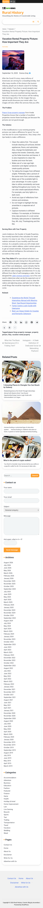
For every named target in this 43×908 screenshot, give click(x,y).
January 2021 (8, 711)
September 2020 (10, 718)
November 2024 (9, 613)
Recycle (6, 812)
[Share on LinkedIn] (21, 322)
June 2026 (7, 568)
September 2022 (10, 666)
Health (6, 799)
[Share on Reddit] (37, 322)
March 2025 (8, 602)
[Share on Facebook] (10, 322)
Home (6, 848)
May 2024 (7, 626)
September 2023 (10, 644)
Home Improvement (11, 804)
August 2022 (8, 668)
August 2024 (8, 621)
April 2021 (7, 708)
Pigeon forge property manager (13, 113)
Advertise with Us (10, 861)
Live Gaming (8, 809)
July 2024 (7, 623)
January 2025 (8, 607)
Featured (5, 47)
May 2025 (7, 597)
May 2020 (7, 729)
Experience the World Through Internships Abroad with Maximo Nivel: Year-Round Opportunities (24, 300)
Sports (6, 815)
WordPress (25, 905)
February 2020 (9, 737)
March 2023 (8, 652)
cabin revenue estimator (21, 276)
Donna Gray (24, 73)
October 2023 (9, 642)
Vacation (7, 828)
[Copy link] (15, 327)
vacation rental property (21, 335)
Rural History (13, 12)
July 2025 (7, 592)
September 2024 (10, 618)
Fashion (7, 788)
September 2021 (10, 697)
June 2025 (7, 594)
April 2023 (7, 650)
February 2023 (9, 655)
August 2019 (8, 753)
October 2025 (9, 586)
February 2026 (9, 576)
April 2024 (7, 629)
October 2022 (9, 663)
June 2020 (7, 726)
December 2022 (9, 658)
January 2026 (8, 578)
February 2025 (9, 605)
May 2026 (7, 571)
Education (7, 786)
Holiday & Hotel (9, 801)
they (9, 335)
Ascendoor (36, 902)
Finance (6, 794)
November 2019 (9, 745)
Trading (6, 820)
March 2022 (8, 681)
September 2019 (10, 750)
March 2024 (8, 631)
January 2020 (8, 740)
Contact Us (8, 845)
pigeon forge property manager (19, 332)
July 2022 (7, 671)
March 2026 (8, 573)
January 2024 (8, 637)
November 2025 (9, 584)
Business (7, 783)
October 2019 (9, 748)
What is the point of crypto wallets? (17, 460)
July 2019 (7, 755)
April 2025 (7, 600)
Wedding (7, 830)
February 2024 (9, 634)
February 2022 (9, 684)
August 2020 (8, 721)
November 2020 (9, 716)
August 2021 (8, 700)
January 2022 (8, 687)
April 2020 (7, 732)
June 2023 (7, 647)
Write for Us (8, 858)
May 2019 (7, 761)
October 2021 (9, 695)
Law (5, 807)
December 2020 (9, 713)
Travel (6, 825)
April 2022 (7, 679)
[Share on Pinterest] (32, 322)
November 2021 (9, 692)
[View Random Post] (33, 22)
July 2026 (7, 565)
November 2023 (9, 639)
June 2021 (7, 703)
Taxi (5, 817)
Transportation (9, 823)
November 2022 (9, 660)
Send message (12, 550)
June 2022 (7, 674)
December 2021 (9, 689)
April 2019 (7, 763)
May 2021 (7, 705)
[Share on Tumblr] (4, 327)
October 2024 (9, 615)
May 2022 (7, 676)
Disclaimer (8, 855)
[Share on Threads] (9, 327)
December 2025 (9, 581)
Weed (6, 833)
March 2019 (8, 766)
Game (6, 796)
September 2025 (10, 589)
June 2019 (7, 758)
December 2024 (9, 610)
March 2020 (8, 734)
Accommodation (10, 778)
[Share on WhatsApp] (26, 322)
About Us (7, 851)
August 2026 (8, 563)
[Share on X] (16, 322)
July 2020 (7, 724)
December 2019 (9, 742)
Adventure (7, 780)
